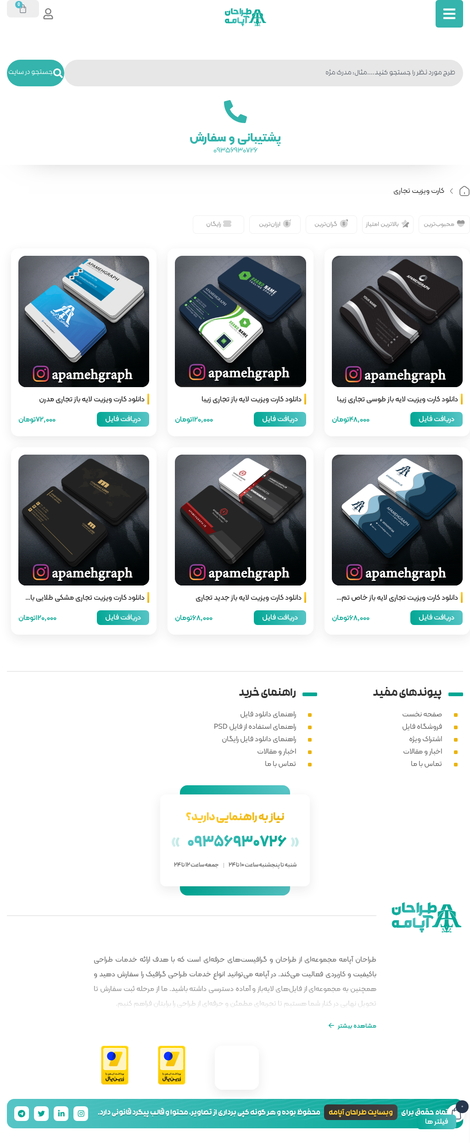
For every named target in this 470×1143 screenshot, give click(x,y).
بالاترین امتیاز (382, 223)
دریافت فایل (436, 418)
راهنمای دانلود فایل (268, 714)
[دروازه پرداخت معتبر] (171, 1065)
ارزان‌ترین (269, 223)
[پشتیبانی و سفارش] (235, 111)
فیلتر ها (436, 1121)
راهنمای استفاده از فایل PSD (255, 726)
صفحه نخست (422, 714)
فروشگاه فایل (422, 726)
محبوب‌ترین (439, 223)
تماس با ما (426, 763)
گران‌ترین (325, 223)
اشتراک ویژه (425, 738)
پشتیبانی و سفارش (235, 137)
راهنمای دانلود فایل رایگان (259, 738)
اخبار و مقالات (422, 751)
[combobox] (263, 73)
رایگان (213, 223)
